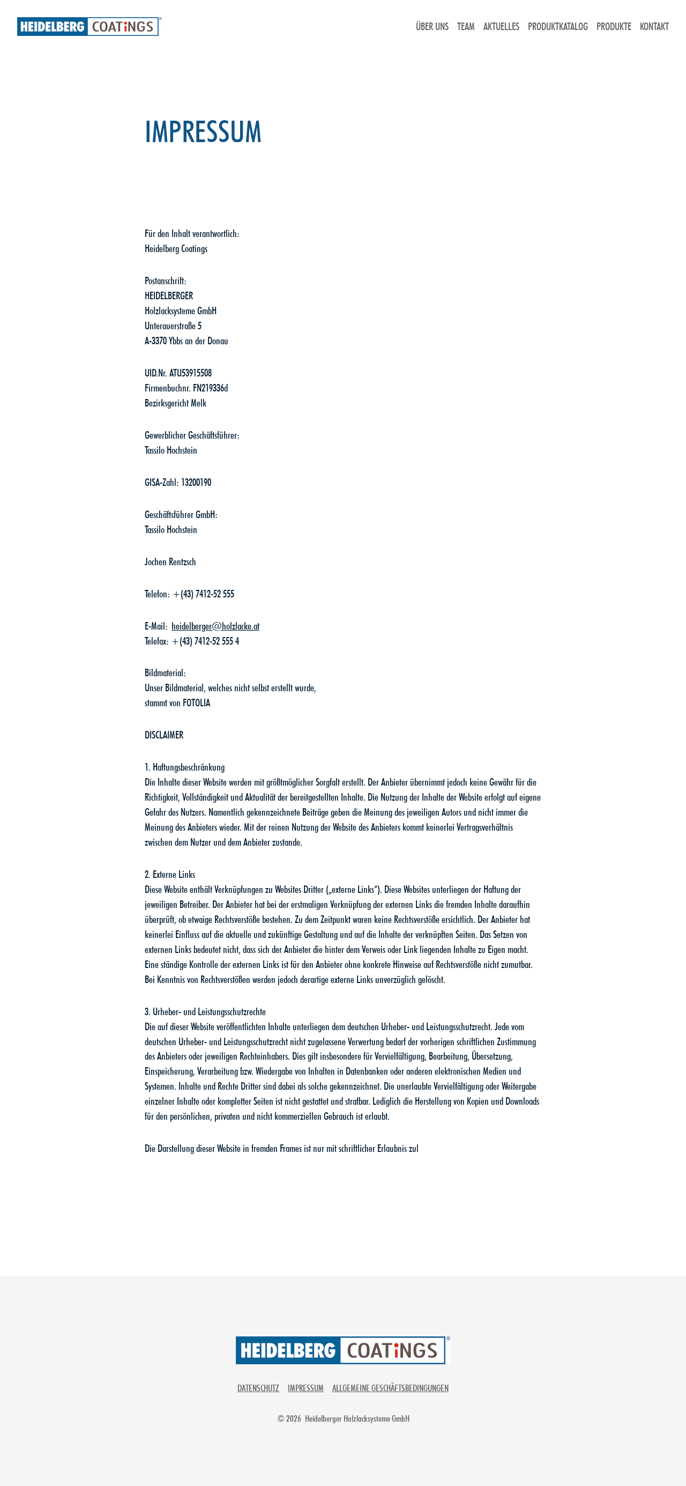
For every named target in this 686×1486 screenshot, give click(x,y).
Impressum (306, 1388)
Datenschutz (258, 1388)
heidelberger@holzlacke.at (215, 626)
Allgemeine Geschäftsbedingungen (390, 1388)
